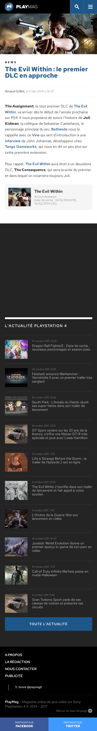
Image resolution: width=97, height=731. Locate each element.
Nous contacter (21, 669)
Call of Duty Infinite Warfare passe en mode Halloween (60, 573)
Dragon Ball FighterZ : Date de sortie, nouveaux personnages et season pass (61, 347)
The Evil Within (37, 164)
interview (13, 141)
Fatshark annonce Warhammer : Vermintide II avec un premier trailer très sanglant (62, 377)
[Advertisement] (48, 260)
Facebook (24, 724)
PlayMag (11, 702)
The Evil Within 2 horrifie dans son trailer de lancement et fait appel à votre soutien (62, 490)
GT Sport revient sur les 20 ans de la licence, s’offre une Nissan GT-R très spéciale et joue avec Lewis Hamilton (60, 434)
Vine (35, 135)
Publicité (14, 676)
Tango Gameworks (21, 146)
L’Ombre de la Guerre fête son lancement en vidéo (55, 517)
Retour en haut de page (71, 711)
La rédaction (17, 662)
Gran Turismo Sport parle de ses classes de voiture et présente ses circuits (57, 603)
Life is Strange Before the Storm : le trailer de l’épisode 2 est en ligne (59, 460)
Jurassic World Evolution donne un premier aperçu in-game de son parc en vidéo (62, 547)
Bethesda (59, 129)
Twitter (73, 724)
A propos (13, 655)
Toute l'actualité (48, 624)
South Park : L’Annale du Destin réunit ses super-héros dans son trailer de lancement (60, 406)
